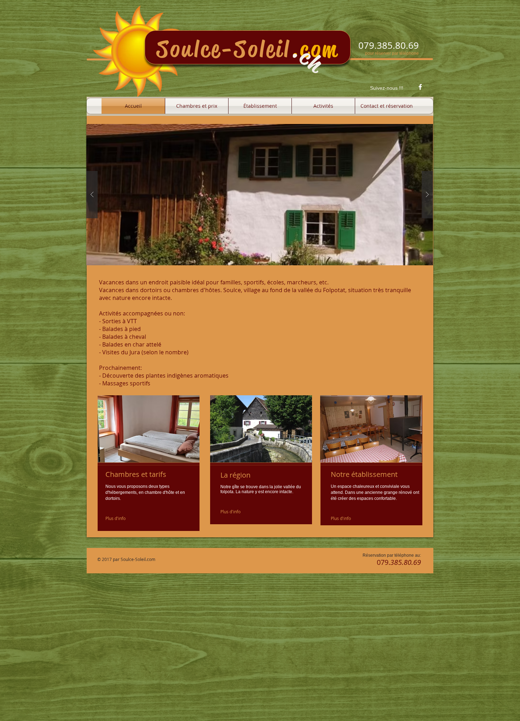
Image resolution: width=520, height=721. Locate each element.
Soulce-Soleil (224, 49)
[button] (259, 194)
